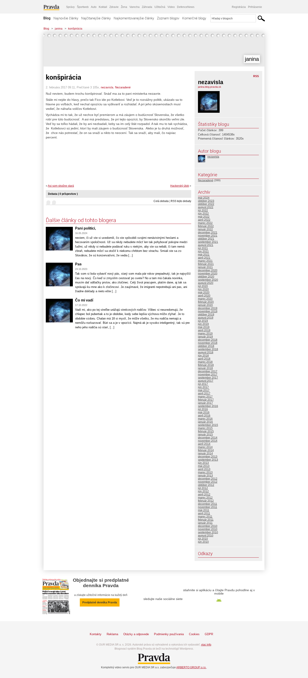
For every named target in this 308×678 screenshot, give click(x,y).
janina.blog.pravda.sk (209, 86)
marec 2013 (205, 472)
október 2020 (206, 276)
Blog (47, 18)
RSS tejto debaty (181, 201)
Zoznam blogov (168, 18)
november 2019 (207, 311)
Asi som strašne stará (61, 185)
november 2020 (207, 273)
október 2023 (206, 200)
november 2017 (207, 374)
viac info (206, 644)
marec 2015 (205, 428)
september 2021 (208, 242)
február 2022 (206, 226)
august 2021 (205, 245)
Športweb (83, 7)
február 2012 (206, 500)
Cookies (194, 634)
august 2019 (205, 317)
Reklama (112, 634)
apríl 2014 (204, 444)
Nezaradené (123, 87)
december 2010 (207, 526)
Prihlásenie (255, 7)
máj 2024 (203, 197)
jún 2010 (203, 541)
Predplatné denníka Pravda (99, 602)
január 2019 (205, 336)
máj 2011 (203, 510)
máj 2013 (203, 466)
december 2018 (207, 339)
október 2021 (206, 238)
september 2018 (208, 349)
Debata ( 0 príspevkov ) (63, 193)
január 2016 (205, 421)
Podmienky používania (169, 634)
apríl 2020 (204, 295)
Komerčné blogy (194, 18)
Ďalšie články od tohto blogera (81, 220)
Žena (124, 7)
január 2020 (205, 305)
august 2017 (205, 380)
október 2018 (206, 346)
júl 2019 (203, 320)
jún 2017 (203, 387)
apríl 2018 (204, 358)
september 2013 (208, 459)
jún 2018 (203, 355)
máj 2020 (203, 292)
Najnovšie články (65, 18)
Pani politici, (85, 228)
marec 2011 (205, 516)
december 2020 (207, 270)
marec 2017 (205, 396)
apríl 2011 (204, 513)
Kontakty (95, 634)
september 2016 (208, 406)
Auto (94, 7)
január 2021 (205, 267)
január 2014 (205, 453)
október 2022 (206, 204)
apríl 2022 (204, 219)
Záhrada (147, 7)
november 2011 (207, 507)
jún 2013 (203, 462)
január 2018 (205, 368)
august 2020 (205, 283)
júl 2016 (203, 409)
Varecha (134, 7)
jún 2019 (203, 324)
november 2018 (207, 343)
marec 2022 (205, 223)
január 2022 (205, 229)
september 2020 (208, 279)
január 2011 (205, 522)
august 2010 (205, 535)
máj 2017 (203, 390)
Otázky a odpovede (136, 634)
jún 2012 (203, 491)
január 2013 (205, 475)
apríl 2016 (204, 415)
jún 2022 (203, 213)
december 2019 (207, 308)
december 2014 (207, 437)
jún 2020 (203, 289)
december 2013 (207, 456)
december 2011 (207, 504)
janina (58, 28)
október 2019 (206, 314)
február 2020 (206, 301)
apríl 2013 (204, 469)
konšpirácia (75, 28)
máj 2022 (203, 216)
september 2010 (208, 532)
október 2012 (206, 485)
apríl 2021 (204, 257)
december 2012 (207, 478)
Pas (78, 264)
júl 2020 (203, 286)
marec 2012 (205, 497)
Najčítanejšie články (96, 18)
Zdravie (114, 7)
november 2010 (207, 529)
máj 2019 (203, 327)
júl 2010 (203, 538)
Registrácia (239, 7)
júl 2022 (203, 210)
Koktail (103, 7)
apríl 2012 (204, 494)
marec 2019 (205, 333)
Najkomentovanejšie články (134, 18)
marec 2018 (205, 361)
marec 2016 (205, 418)
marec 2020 (205, 298)
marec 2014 (205, 447)
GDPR (209, 634)
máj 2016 (203, 412)
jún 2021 (203, 251)
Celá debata (161, 201)
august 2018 (205, 352)
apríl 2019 (204, 330)
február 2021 (206, 264)
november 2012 (207, 481)
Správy (70, 7)
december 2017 (207, 371)
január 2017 (205, 403)
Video (171, 7)
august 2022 (205, 207)
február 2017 (206, 399)
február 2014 (206, 450)
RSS (256, 76)
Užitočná (159, 7)
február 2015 (206, 431)
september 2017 (208, 377)
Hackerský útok (179, 185)
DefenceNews (185, 7)
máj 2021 (203, 254)
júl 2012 (203, 488)
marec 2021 (205, 260)
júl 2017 (203, 384)
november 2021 (207, 235)
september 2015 (208, 425)
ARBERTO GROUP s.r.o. (191, 667)
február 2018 (206, 365)
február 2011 (206, 519)
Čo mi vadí (84, 300)
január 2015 (205, 434)
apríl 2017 (204, 393)
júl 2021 (203, 248)
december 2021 (207, 232)
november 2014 (207, 440)
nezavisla (107, 87)
